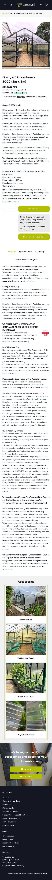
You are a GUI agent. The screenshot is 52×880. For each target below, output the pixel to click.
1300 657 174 (11, 863)
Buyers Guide (8, 808)
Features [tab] (12, 251)
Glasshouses (7, 839)
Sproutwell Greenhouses (18, 873)
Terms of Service (9, 822)
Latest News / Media (10, 818)
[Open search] (11, 4)
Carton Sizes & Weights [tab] (26, 259)
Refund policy (8, 825)
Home (4, 13)
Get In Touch (26, 776)
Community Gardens (11, 801)
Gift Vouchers (8, 846)
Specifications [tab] (25, 251)
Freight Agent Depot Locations (15, 815)
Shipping (21, 96)
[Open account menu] (41, 4)
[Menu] (5, 5)
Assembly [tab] (39, 251)
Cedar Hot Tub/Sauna (11, 843)
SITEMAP (44, 873)
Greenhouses (8, 836)
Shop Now (26, 769)
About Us (6, 797)
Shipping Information (11, 811)
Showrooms (7, 804)
